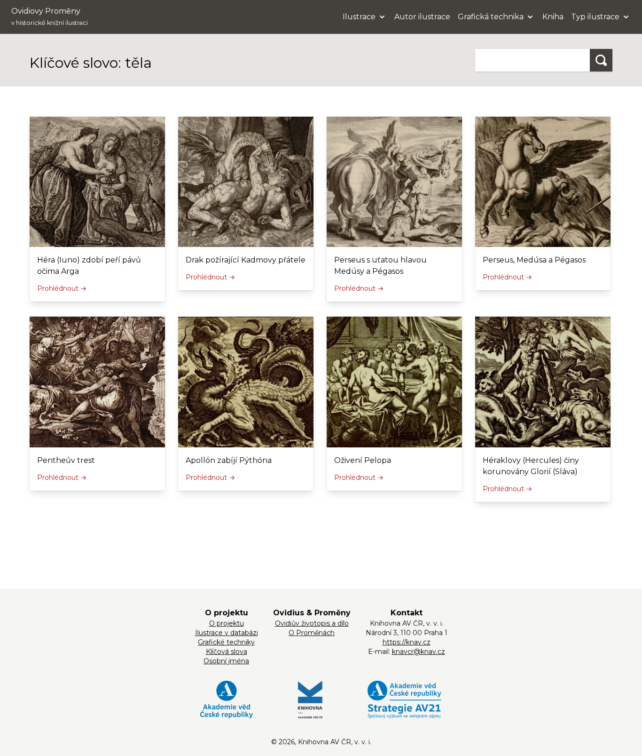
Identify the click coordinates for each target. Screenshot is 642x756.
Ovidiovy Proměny (49, 16)
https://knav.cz (407, 642)
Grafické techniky (226, 642)
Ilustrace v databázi (226, 633)
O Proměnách (312, 633)
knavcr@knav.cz (418, 651)
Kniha (553, 16)
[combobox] (532, 60)
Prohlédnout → (61, 288)
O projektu (226, 623)
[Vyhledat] (601, 60)
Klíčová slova (226, 651)
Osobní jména (226, 661)
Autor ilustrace (422, 16)
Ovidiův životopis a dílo (312, 623)
